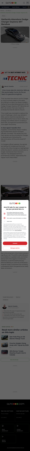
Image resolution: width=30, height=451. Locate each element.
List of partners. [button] (18, 230)
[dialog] (15, 225)
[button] (15, 221)
